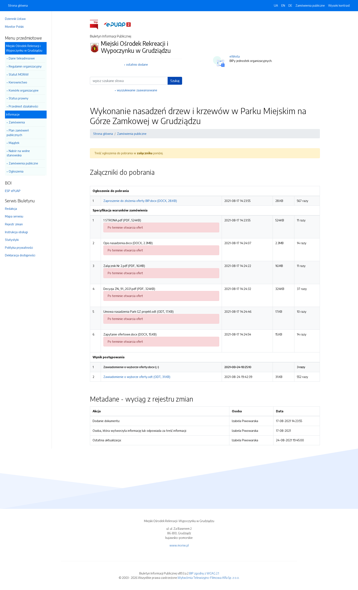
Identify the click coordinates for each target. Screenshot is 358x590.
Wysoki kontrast (339, 5)
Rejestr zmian (14, 224)
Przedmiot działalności (23, 106)
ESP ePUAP (13, 191)
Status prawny (18, 98)
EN (283, 5)
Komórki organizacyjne (24, 90)
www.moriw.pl (179, 545)
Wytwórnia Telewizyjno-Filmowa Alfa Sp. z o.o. (208, 577)
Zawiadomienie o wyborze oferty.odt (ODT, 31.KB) (136, 377)
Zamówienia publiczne (23, 163)
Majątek (14, 143)
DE (290, 5)
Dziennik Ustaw (15, 19)
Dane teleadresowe (22, 58)
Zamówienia (17, 122)
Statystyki (12, 239)
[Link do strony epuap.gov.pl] (117, 24)
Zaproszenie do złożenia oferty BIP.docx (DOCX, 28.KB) (140, 201)
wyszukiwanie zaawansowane (137, 90)
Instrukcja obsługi (16, 232)
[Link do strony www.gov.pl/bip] (96, 24)
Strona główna (18, 5)
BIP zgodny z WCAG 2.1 (204, 573)
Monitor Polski (14, 26)
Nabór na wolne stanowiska (18, 153)
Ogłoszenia (16, 171)
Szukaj (174, 81)
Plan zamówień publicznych (18, 132)
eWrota (235, 56)
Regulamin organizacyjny (25, 66)
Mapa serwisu (14, 216)
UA (276, 5)
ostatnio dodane (137, 64)
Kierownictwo (18, 82)
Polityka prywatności (19, 247)
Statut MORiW (19, 74)
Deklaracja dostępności (20, 255)
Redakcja (11, 208)
